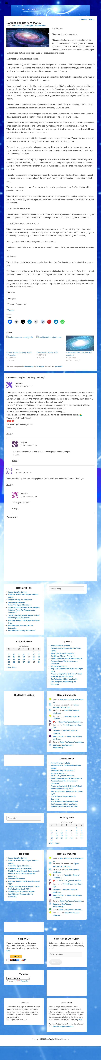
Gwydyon (56, 731)
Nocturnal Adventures (16, 602)
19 (19, 659)
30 (39, 662)
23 (39, 659)
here (80, 1020)
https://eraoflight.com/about (63, 1026)
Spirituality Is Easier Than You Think (64, 807)
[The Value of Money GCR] (50, 343)
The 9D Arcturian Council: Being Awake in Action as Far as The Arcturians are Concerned (23, 610)
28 (29, 662)
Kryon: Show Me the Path (17, 592)
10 (9, 657)
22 (34, 659)
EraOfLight (29, 26)
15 (34, 657)
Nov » (14, 667)
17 (9, 659)
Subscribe (55, 962)
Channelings (28, 367)
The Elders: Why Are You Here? (20, 600)
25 (14, 662)
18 (14, 659)
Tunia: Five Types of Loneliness (19, 605)
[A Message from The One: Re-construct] (80, 343)
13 (24, 657)
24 (9, 662)
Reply (8, 433)
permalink (58, 367)
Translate (24, 981)
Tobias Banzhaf (58, 736)
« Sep (8, 667)
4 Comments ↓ (40, 26)
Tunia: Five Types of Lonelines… (71, 722)
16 (39, 657)
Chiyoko (56, 745)
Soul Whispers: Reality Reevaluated (21, 631)
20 (24, 659)
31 (9, 665)
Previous (83, 19)
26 (19, 662)
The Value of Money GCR (47, 352)
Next (91, 19)
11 (14, 657)
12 (19, 657)
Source (11, 310)
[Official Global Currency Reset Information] (20, 343)
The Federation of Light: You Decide (64, 679)
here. (8, 951)
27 (24, 662)
